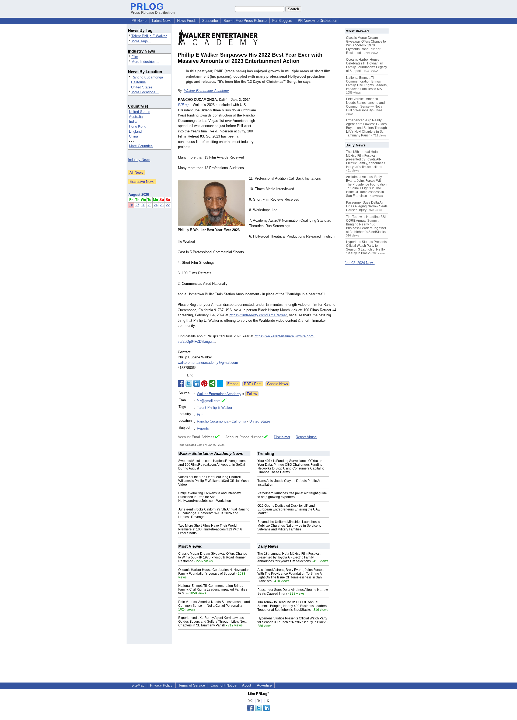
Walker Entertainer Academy (206, 91)
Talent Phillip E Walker (149, 36)
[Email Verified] (224, 401)
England (135, 131)
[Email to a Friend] (220, 383)
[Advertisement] (298, 136)
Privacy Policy (161, 685)
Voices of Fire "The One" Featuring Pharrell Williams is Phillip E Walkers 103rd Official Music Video (213, 480)
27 (137, 205)
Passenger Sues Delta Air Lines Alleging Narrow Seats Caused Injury (366, 206)
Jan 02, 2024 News (360, 263)
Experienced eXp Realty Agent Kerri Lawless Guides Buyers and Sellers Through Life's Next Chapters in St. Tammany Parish (212, 621)
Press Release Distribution (153, 13)
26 (143, 205)
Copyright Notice (223, 685)
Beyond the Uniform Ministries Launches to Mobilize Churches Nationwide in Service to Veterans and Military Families (289, 525)
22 (168, 205)
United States (141, 87)
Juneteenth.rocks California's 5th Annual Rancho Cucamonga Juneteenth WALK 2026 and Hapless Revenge (213, 513)
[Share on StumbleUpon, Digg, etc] (212, 383)
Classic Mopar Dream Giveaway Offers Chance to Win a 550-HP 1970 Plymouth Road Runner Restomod (212, 557)
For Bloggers (282, 21)
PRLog (183, 105)
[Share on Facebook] (181, 383)
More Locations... (145, 92)
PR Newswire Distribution (317, 21)
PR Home (138, 21)
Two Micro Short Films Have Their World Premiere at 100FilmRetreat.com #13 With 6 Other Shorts (210, 529)
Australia (136, 117)
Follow (252, 394)
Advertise (264, 685)
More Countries (141, 146)
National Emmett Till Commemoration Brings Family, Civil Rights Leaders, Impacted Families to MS (212, 589)
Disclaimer (282, 437)
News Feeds (187, 21)
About (246, 685)
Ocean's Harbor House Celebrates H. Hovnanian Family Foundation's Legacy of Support (214, 571)
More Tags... (141, 41)
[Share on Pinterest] (204, 383)
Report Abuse (306, 437)
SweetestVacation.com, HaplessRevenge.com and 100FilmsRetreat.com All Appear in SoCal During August (212, 464)
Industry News (139, 160)
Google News (277, 384)
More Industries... (145, 62)
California (138, 82)
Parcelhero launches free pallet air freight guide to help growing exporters (292, 495)
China (133, 136)
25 (149, 205)
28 (131, 205)
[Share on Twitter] (189, 383)
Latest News (162, 21)
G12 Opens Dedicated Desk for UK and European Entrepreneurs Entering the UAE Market (288, 509)
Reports (203, 428)
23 (161, 205)
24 (156, 205)
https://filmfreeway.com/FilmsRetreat (258, 315)
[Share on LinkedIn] (196, 383)
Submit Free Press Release (245, 21)
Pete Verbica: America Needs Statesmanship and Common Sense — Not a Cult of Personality (214, 604)
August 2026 (138, 195)
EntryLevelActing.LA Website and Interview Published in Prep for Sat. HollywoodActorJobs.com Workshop (209, 497)
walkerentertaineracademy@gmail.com (208, 363)
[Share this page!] (258, 710)
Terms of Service (191, 685)
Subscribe (210, 21)
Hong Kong (137, 126)
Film (134, 57)
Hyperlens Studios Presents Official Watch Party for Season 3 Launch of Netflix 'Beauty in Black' (292, 620)
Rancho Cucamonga (147, 77)
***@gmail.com (209, 401)
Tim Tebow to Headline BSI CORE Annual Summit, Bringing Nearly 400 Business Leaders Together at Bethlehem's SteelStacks (292, 606)
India (133, 121)
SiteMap (137, 685)
